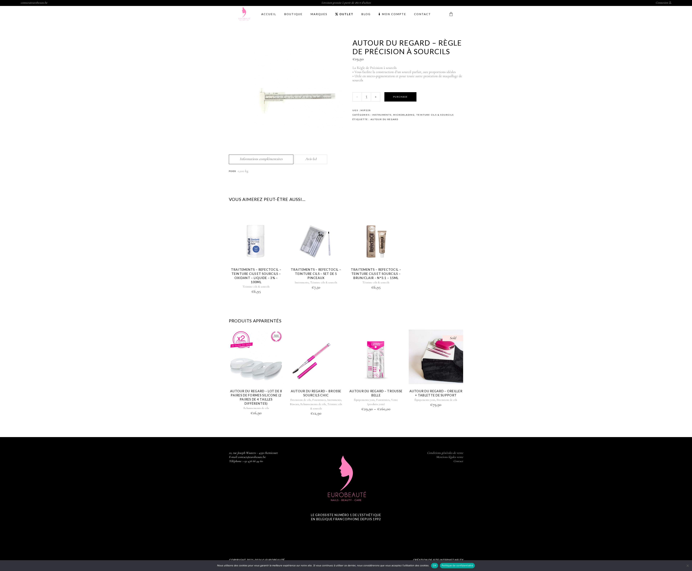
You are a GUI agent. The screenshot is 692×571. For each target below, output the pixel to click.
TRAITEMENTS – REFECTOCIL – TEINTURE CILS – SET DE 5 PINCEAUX (316, 274)
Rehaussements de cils (256, 408)
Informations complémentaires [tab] (261, 159)
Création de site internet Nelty (438, 559)
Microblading (404, 114)
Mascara (294, 404)
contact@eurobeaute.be (34, 3)
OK (434, 565)
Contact (458, 461)
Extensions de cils (300, 400)
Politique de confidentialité (457, 565)
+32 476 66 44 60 (253, 461)
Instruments (381, 114)
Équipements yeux (364, 400)
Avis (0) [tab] (310, 159)
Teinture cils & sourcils (435, 114)
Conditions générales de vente (445, 453)
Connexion (662, 3)
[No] (687, 565)
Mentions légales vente (449, 457)
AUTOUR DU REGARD (384, 119)
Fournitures (319, 400)
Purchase (400, 96)
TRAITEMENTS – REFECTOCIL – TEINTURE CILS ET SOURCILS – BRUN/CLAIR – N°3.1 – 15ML (376, 274)
